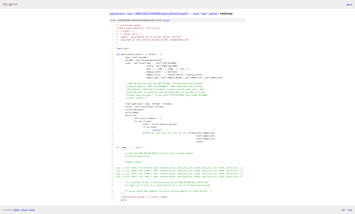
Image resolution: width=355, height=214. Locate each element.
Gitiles (16, 209)
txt (343, 209)
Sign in (349, 4)
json (350, 209)
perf (204, 13)
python (213, 13)
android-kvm (117, 13)
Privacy (24, 209)
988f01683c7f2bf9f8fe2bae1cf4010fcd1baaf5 (161, 13)
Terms (32, 209)
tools (196, 13)
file (166, 20)
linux (130, 13)
